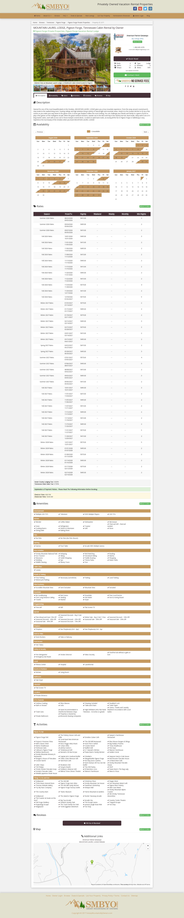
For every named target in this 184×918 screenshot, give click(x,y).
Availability (54, 96)
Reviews (99, 96)
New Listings (89, 16)
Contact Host (133, 75)
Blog (148, 16)
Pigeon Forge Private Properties (79, 22)
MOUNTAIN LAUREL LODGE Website (92, 842)
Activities (88, 96)
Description (41, 96)
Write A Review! (93, 823)
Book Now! (133, 58)
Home (38, 16)
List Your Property (103, 16)
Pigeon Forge (60, 22)
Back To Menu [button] (145, 125)
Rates (65, 96)
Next (146, 132)
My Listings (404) (137, 39)
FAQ (64, 16)
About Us (46, 16)
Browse (57, 16)
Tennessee (50, 22)
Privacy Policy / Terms (110, 896)
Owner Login (138, 16)
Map (108, 96)
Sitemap (134, 896)
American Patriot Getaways (92, 840)
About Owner (137, 42)
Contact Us (125, 896)
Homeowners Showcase (121, 16)
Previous (39, 132)
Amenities (76, 96)
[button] (108, 35)
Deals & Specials (76, 16)
